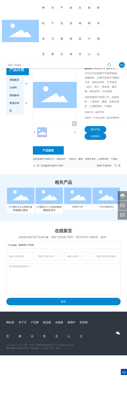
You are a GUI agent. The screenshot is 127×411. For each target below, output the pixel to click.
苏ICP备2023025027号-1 (17, 348)
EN (121, 65)
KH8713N (77, 206)
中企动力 (45, 348)
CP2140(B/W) (106, 206)
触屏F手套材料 (104, 165)
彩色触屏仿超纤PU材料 (52, 165)
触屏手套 (99, 112)
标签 (58, 348)
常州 (53, 348)
